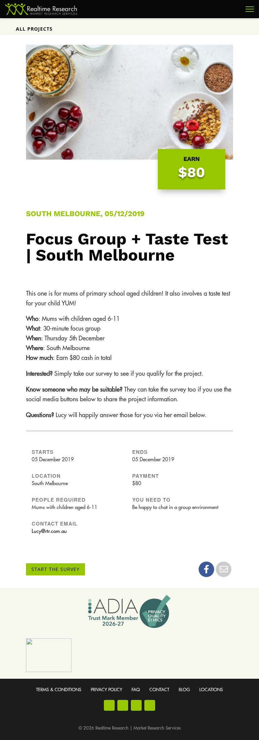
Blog (184, 689)
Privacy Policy (106, 689)
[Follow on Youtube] (136, 705)
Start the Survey (55, 569)
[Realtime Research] (41, 9)
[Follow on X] (149, 705)
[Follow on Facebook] (109, 705)
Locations (211, 689)
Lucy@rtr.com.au (49, 531)
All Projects (34, 29)
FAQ (136, 689)
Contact (159, 689)
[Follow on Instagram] (122, 705)
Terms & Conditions (58, 689)
